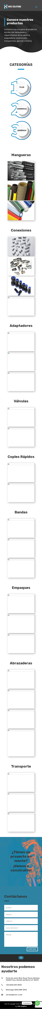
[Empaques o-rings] (21, 615)
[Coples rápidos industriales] (21, 484)
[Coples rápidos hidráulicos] (21, 464)
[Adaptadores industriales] (21, 353)
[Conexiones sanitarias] (21, 298)
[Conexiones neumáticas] (21, 295)
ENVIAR (32, 949)
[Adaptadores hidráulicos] (21, 373)
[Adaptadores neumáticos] (21, 333)
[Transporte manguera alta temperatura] (21, 774)
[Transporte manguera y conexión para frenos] (21, 814)
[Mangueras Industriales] (21, 200)
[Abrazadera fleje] (21, 691)
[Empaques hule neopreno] (21, 595)
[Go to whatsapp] (37, 1003)
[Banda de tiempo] (21, 520)
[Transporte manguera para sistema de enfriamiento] (21, 794)
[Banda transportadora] (21, 560)
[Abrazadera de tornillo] (21, 730)
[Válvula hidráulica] (21, 409)
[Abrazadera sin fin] (21, 671)
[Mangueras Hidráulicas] (21, 180)
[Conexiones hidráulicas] (21, 255)
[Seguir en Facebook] (21, 957)
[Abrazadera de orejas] (21, 711)
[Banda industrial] (21, 540)
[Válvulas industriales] (21, 429)
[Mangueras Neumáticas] (21, 220)
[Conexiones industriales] (21, 275)
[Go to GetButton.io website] (37, 1007)
